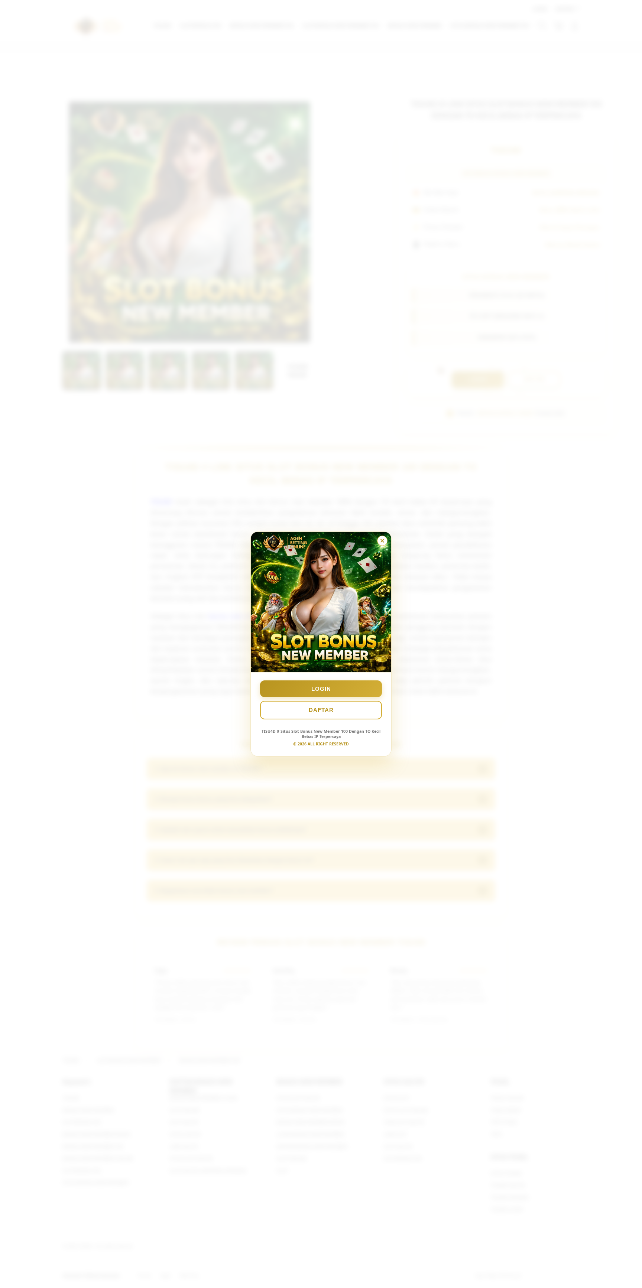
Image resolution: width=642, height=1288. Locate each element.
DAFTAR (321, 710)
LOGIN (321, 689)
